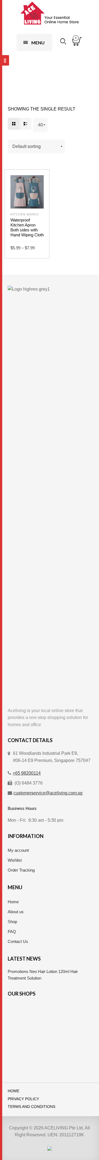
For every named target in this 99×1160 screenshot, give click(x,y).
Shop (12, 921)
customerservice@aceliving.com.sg (47, 793)
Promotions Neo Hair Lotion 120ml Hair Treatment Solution (43, 974)
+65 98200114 (27, 773)
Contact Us (18, 941)
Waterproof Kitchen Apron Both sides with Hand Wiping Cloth (27, 227)
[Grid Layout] (14, 124)
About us (16, 911)
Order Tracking (21, 870)
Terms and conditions (31, 1107)
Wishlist (15, 860)
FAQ (12, 931)
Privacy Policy (23, 1099)
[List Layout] (25, 124)
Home (13, 901)
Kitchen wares (24, 214)
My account (18, 850)
